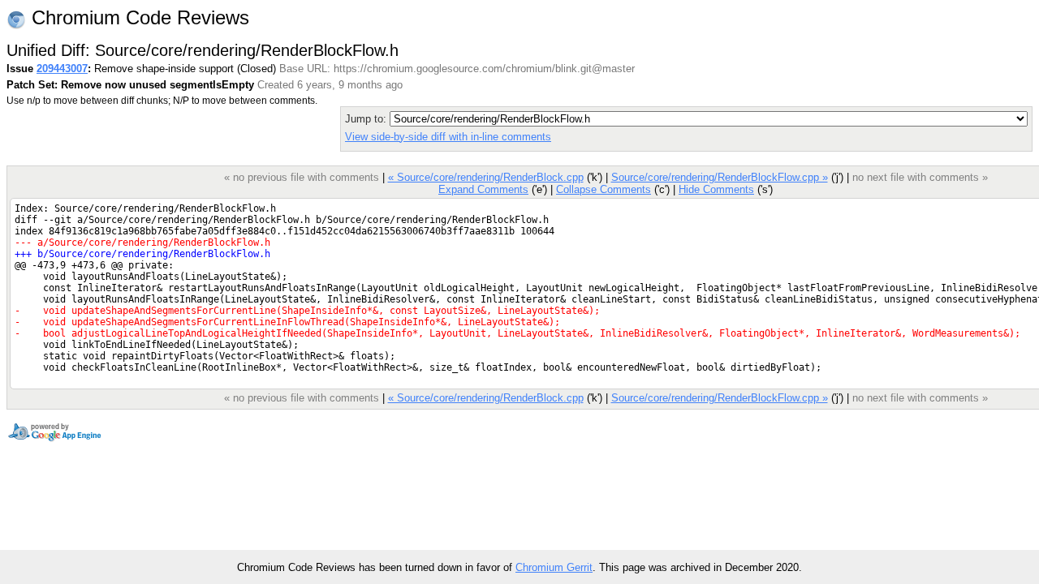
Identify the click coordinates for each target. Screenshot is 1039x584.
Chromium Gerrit (554, 567)
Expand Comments (483, 189)
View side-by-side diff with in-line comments (448, 137)
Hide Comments (716, 189)
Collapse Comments (603, 189)
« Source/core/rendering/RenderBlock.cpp (486, 177)
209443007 (62, 68)
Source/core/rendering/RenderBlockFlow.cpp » (719, 177)
